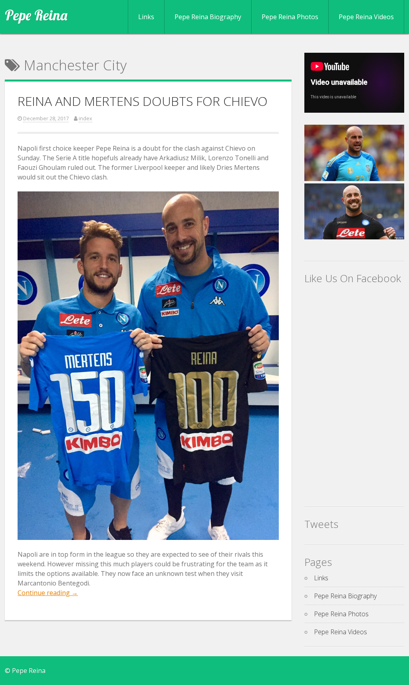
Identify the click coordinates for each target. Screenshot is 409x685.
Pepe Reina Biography (208, 16)
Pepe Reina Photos (290, 16)
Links (146, 16)
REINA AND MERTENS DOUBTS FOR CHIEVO (143, 101)
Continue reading (48, 592)
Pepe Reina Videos (366, 16)
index (85, 118)
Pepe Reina (36, 15)
